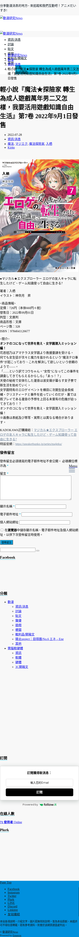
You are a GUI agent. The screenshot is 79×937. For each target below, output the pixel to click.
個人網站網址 (9, 522)
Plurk (11, 899)
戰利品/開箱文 (17, 58)
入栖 (49, 143)
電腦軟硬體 (15, 648)
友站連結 (14, 914)
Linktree (13, 910)
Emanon (17, 935)
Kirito (11, 147)
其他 (18, 643)
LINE (11, 903)
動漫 (11, 602)
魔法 (11, 143)
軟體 (18, 657)
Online (11, 822)
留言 (4, 473)
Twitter (12, 896)
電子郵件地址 (10, 514)
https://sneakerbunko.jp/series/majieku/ (38, 444)
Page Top (6, 882)
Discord (12, 906)
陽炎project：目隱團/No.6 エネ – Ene (39, 639)
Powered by (30, 804)
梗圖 (18, 629)
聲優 (18, 620)
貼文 (11, 49)
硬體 (18, 662)
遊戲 (18, 625)
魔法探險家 (36, 143)
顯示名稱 (7, 506)
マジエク (21, 143)
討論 (11, 44)
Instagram (14, 892)
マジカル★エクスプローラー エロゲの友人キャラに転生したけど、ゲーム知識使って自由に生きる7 (38, 434)
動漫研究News (10, 931)
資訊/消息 (14, 39)
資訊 (18, 653)
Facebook (14, 889)
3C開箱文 (21, 667)
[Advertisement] (30, 576)
